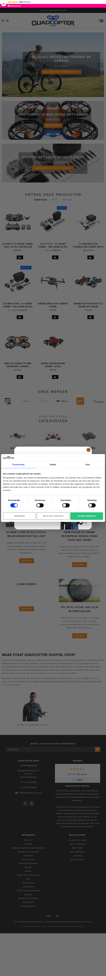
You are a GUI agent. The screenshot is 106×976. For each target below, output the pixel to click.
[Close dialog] (88, 450)
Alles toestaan (86, 516)
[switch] (40, 505)
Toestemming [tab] (18, 464)
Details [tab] (53, 464)
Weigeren (19, 516)
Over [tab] (87, 464)
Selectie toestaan (53, 516)
